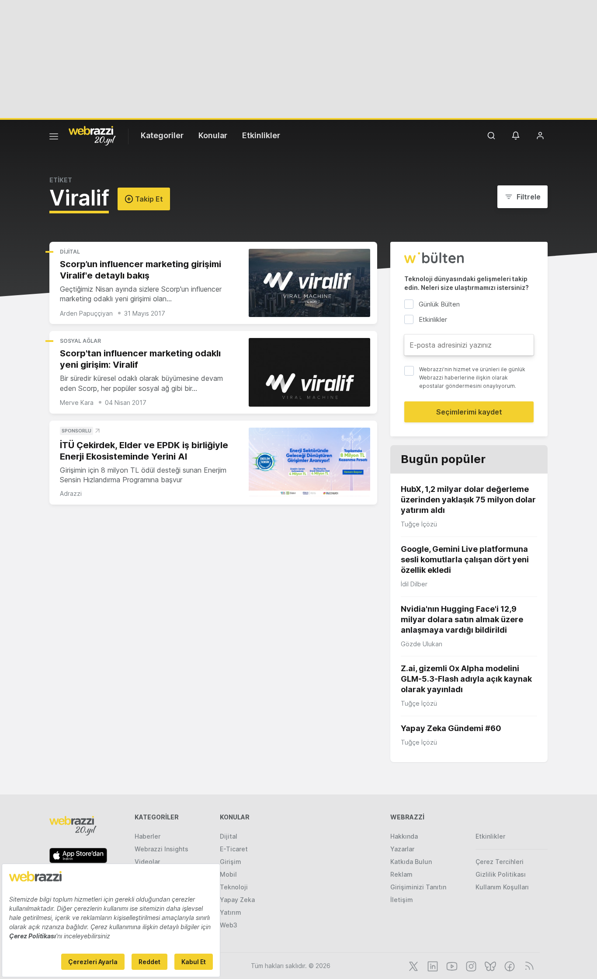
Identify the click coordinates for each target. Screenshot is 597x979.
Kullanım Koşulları (502, 887)
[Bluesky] (489, 965)
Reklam (401, 874)
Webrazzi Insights (161, 849)
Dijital (70, 251)
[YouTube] (451, 965)
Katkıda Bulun (411, 861)
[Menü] (53, 137)
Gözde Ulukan (421, 644)
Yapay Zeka (237, 899)
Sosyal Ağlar (80, 341)
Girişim (230, 861)
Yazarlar (402, 849)
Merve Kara (77, 402)
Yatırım (230, 912)
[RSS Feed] (528, 965)
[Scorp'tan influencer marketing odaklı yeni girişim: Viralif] (309, 372)
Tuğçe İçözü (419, 524)
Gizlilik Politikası (501, 874)
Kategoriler (162, 135)
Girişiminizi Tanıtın (418, 887)
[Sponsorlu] (309, 462)
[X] (412, 965)
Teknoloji (234, 887)
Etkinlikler (261, 135)
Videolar (147, 861)
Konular (212, 135)
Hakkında (404, 836)
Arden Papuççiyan (86, 313)
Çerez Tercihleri (500, 861)
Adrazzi (71, 493)
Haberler (147, 836)
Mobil (228, 874)
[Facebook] (508, 965)
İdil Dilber (414, 584)
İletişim (401, 899)
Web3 (228, 925)
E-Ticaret (234, 849)
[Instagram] (470, 965)
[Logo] (92, 135)
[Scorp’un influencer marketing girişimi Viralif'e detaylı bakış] (309, 283)
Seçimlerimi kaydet (469, 412)
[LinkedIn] (432, 965)
